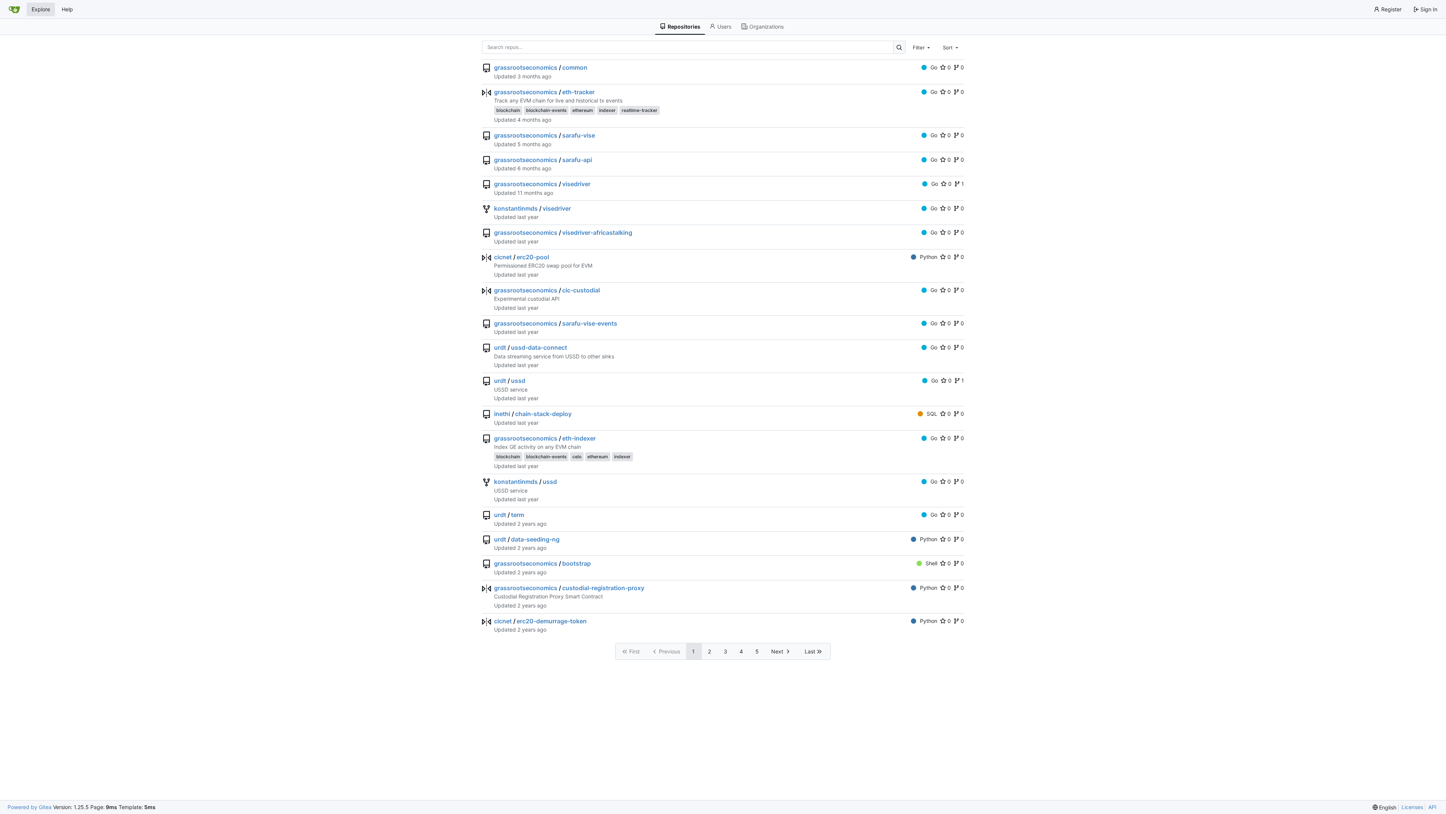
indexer (607, 110)
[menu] (1385, 807)
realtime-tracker (639, 110)
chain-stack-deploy (543, 414)
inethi (502, 414)
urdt (500, 347)
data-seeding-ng (535, 539)
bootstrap (576, 563)
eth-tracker (578, 92)
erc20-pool (533, 257)
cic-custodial (581, 290)
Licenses (1412, 807)
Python (928, 257)
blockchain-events (546, 110)
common (574, 67)
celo (576, 456)
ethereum (582, 110)
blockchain (508, 110)
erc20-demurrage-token (552, 621)
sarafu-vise (578, 135)
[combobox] (922, 47)
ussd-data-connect (539, 347)
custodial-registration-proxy (603, 588)
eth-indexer (579, 438)
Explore (41, 9)
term (517, 515)
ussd (518, 380)
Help (67, 9)
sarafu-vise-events (589, 323)
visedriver (576, 184)
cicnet (503, 257)
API (1432, 807)
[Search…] (899, 47)
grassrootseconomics (525, 67)
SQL (932, 413)
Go (933, 67)
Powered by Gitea (30, 807)
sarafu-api (577, 160)
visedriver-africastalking (597, 232)
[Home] (14, 9)
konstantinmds (516, 208)
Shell (931, 563)
